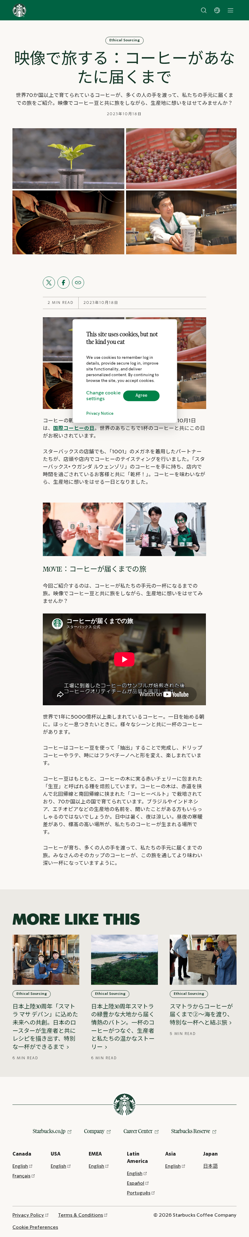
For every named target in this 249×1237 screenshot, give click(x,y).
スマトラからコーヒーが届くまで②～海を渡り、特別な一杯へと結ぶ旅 (201, 1014)
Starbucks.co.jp (49, 1131)
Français (21, 1176)
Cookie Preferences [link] (35, 1227)
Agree (141, 395)
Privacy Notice (100, 414)
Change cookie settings (103, 396)
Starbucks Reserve (190, 1131)
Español (135, 1183)
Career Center (138, 1131)
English (20, 1166)
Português (138, 1193)
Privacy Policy (28, 1215)
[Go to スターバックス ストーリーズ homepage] (19, 10)
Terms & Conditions (80, 1215)
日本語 (210, 1166)
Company (94, 1131)
